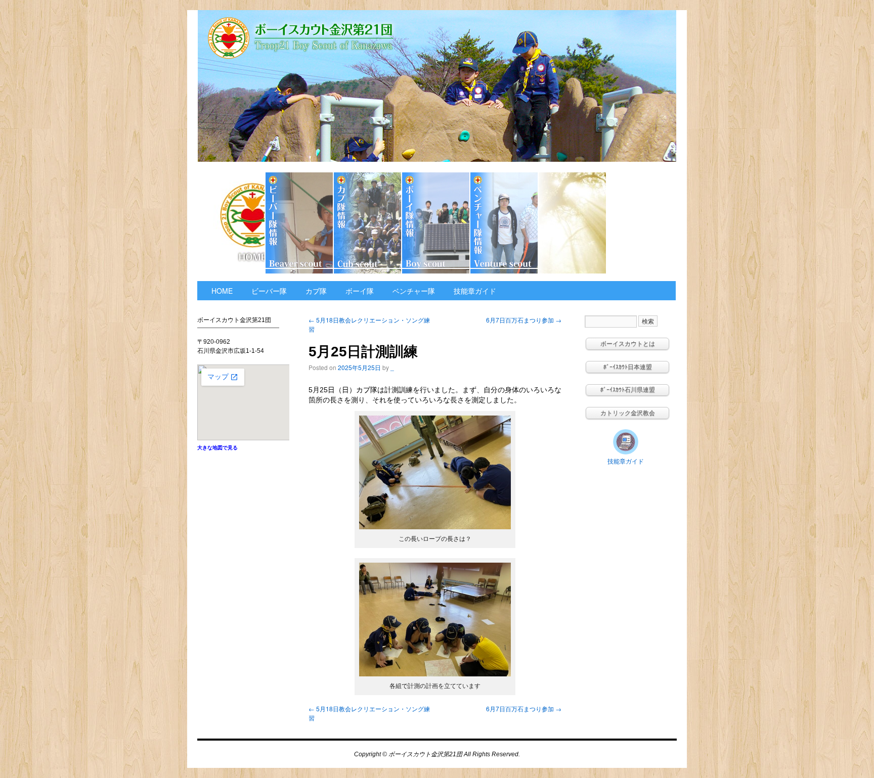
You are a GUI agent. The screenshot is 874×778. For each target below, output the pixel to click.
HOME (231, 222)
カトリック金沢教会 (573, 222)
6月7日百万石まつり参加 (523, 319)
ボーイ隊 (436, 222)
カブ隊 (368, 222)
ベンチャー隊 (504, 222)
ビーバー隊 (300, 222)
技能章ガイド (640, 222)
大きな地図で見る (217, 447)
